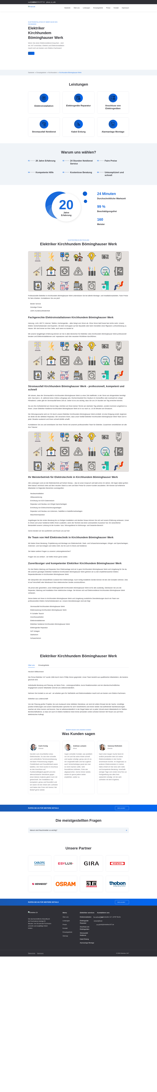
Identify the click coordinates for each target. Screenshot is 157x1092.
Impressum (40, 953)
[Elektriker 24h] (33, 8)
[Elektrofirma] (39, 913)
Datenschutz (31, 953)
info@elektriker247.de (107, 924)
